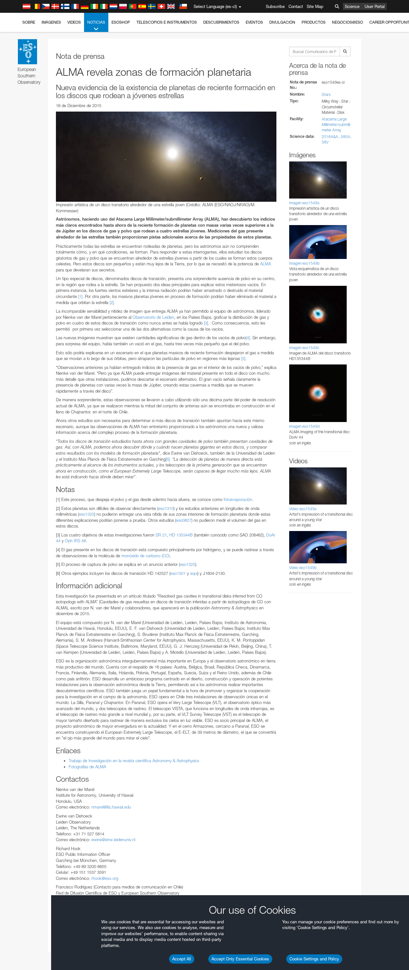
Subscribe (275, 6)
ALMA (265, 263)
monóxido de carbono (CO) (145, 555)
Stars (326, 94)
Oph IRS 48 (75, 540)
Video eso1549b (303, 567)
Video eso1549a (302, 508)
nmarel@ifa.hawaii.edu (111, 807)
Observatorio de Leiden (153, 317)
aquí (193, 573)
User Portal (375, 6)
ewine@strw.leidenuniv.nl (113, 839)
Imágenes (51, 22)
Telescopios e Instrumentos (166, 22)
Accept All (181, 958)
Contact (296, 6)
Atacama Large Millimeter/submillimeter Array (336, 124)
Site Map (315, 6)
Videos (74, 22)
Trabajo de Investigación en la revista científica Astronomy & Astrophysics (134, 760)
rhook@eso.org (104, 878)
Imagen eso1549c (304, 347)
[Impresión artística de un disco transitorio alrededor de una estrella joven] (166, 157)
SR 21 (161, 534)
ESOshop (121, 22)
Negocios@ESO (347, 22)
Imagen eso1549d (304, 426)
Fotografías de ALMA (87, 766)
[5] (243, 358)
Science (352, 6)
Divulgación (282, 22)
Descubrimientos (221, 22)
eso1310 (166, 508)
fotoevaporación (238, 499)
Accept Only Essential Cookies (240, 958)
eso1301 (178, 573)
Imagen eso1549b (304, 263)
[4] (248, 337)
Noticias (96, 22)
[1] (80, 296)
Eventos (254, 22)
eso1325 (86, 514)
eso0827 (183, 520)
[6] (168, 459)
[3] (206, 322)
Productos (314, 22)
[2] (112, 302)
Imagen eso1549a (304, 202)
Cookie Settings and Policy (314, 958)
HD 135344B (181, 534)
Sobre (28, 22)
